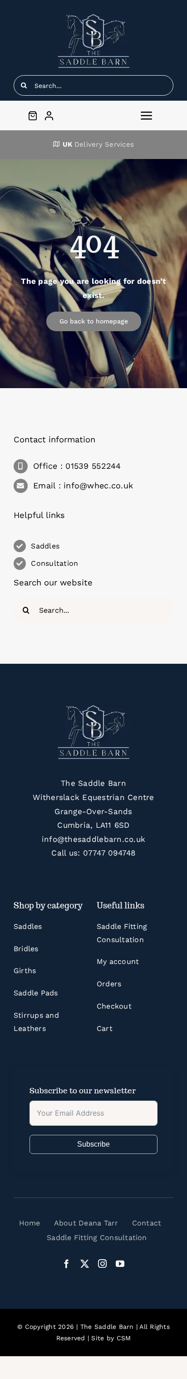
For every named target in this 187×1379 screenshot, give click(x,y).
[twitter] (84, 1263)
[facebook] (66, 1263)
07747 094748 (109, 852)
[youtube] (120, 1263)
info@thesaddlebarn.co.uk (93, 839)
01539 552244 (93, 466)
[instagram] (102, 1263)
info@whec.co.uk (98, 485)
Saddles (45, 546)
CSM (124, 1338)
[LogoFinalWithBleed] (94, 17)
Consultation (54, 563)
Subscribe (93, 1144)
